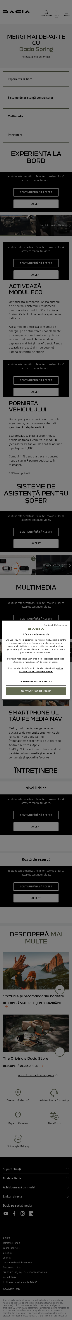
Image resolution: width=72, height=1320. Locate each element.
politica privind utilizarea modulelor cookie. (41, 670)
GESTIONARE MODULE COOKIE (36, 681)
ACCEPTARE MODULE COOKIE (36, 691)
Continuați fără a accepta (55, 625)
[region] (36, 660)
